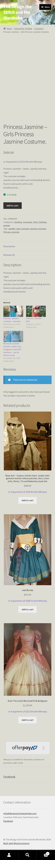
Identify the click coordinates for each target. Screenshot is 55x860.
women (6, 225)
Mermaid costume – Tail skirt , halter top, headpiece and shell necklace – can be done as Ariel (12, 349)
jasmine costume (38, 228)
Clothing (18, 222)
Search (27, 855)
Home (9, 28)
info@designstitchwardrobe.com (20, 813)
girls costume (22, 228)
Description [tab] (9, 246)
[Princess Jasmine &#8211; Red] (36, 311)
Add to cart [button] (27, 500)
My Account (9, 855)
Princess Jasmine (11, 232)
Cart (42, 852)
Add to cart (12, 205)
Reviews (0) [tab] (9, 254)
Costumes (38, 28)
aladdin (11, 228)
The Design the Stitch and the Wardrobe (17, 12)
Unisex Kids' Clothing (23, 28)
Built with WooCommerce (16, 843)
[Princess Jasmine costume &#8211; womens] (13, 311)
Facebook (9, 776)
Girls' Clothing (39, 222)
